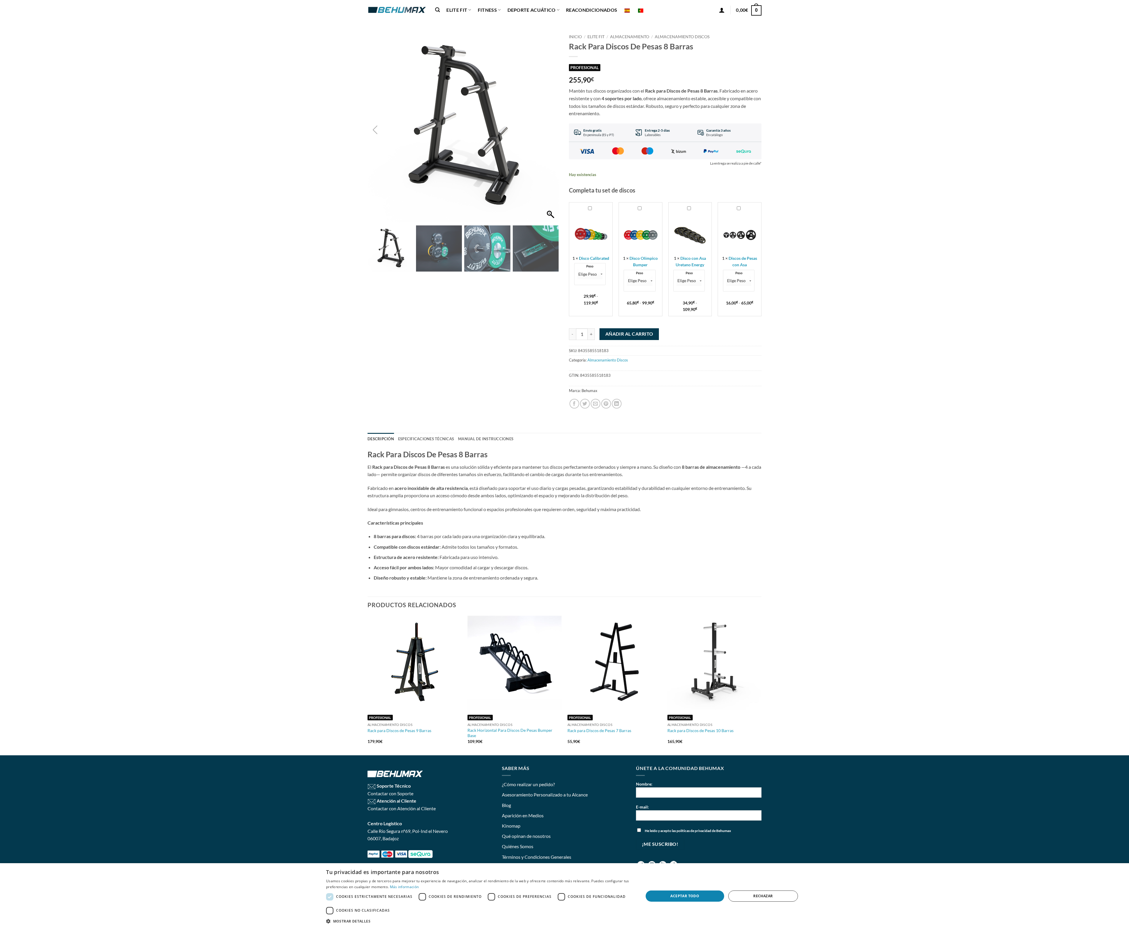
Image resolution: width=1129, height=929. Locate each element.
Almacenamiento (629, 36)
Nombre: (644, 783)
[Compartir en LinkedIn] (617, 404)
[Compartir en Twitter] (585, 404)
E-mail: (642, 806)
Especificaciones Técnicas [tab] (426, 438)
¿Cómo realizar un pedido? (528, 784)
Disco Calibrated (594, 258)
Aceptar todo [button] (684, 895)
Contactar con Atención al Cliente (402, 808)
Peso (589, 266)
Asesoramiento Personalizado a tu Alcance (545, 794)
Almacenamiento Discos (682, 36)
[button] (437, 10)
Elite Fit (595, 36)
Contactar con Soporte (390, 793)
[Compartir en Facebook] (574, 404)
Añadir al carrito (629, 334)
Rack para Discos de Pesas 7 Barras (599, 730)
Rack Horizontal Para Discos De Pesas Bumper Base (509, 733)
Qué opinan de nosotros (526, 836)
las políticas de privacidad (691, 831)
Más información (404, 886)
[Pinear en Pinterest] (606, 404)
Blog (506, 805)
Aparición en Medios (523, 815)
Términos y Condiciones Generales (536, 857)
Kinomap (511, 825)
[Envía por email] (595, 404)
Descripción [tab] (381, 438)
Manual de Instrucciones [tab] (485, 438)
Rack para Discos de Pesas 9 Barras (399, 730)
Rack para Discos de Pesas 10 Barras (700, 730)
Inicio (575, 36)
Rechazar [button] (763, 895)
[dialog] (564, 896)
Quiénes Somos (517, 846)
